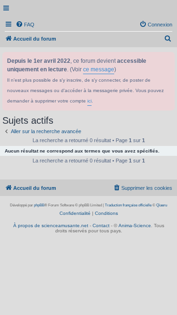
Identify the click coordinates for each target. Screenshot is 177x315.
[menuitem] (25, 24)
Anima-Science (134, 225)
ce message (98, 69)
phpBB (39, 205)
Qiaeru (161, 205)
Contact (101, 225)
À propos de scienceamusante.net (50, 225)
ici (89, 100)
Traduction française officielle (128, 205)
